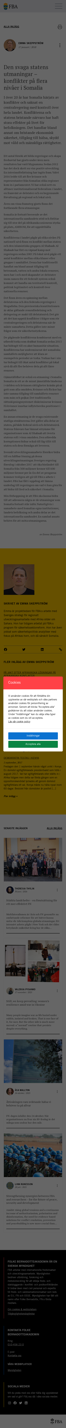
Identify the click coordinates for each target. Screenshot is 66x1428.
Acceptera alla (33, 744)
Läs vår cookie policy (19, 722)
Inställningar (33, 736)
